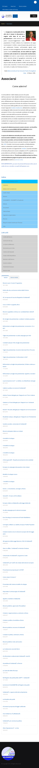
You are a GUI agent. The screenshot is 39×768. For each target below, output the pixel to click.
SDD (5, 144)
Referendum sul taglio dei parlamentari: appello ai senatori (19, 373)
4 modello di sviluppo (8, 438)
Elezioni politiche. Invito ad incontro (12, 642)
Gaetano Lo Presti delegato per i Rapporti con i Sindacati (18, 402)
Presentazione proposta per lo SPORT (13, 570)
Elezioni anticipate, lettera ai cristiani (13, 431)
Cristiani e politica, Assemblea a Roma (13, 620)
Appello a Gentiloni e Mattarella (11, 598)
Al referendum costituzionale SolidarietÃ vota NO (16, 656)
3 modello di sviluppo (8, 445)
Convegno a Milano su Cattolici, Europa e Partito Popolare (18, 524)
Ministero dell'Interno (8, 259)
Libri (4, 226)
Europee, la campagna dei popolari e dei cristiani (16, 467)
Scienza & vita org (7, 240)
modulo (24, 148)
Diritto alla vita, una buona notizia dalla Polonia (16, 290)
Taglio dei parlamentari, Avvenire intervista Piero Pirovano (19, 350)
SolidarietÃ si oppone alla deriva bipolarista (15, 692)
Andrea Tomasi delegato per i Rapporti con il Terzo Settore (19, 395)
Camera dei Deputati (8, 252)
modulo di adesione (16, 108)
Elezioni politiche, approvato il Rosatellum (14, 606)
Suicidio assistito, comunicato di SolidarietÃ (15, 424)
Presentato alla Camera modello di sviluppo (15, 584)
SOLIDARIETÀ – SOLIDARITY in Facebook (13, 200)
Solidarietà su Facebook (35, 2)
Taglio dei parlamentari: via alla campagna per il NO (17, 335)
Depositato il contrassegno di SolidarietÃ (14, 591)
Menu (34, 16)
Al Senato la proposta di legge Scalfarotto (14, 706)
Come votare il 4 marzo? (9, 577)
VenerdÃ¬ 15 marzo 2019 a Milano (12, 496)
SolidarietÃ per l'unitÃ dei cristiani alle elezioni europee (18, 563)
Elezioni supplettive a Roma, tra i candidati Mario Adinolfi (18, 312)
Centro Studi (6, 192)
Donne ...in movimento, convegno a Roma (14, 488)
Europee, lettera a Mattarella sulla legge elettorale (16, 503)
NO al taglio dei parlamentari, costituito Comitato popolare (19, 319)
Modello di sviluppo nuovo (10, 474)
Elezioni (5, 196)
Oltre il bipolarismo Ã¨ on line (11, 728)
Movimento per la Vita (8, 248)
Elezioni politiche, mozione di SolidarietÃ (14, 627)
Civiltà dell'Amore (7, 237)
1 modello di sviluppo (8, 481)
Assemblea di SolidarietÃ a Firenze (12, 663)
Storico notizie (22, 6)
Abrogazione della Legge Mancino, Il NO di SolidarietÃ (17, 541)
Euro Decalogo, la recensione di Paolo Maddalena (16, 517)
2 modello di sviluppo (8, 453)
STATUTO (5, 185)
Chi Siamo (4, 6)
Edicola (5, 204)
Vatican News (6, 211)
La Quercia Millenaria (8, 244)
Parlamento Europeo (8, 266)
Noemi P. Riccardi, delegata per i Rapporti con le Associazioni (19, 409)
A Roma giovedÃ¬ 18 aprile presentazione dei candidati (18, 460)
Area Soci (13, 6)
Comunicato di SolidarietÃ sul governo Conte (15, 555)
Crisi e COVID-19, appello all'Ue (11, 304)
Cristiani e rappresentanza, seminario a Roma (15, 613)
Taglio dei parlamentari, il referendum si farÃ (15, 357)
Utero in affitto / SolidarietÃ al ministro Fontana (16, 548)
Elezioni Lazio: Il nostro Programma (12, 283)
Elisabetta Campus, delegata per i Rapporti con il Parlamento (19, 417)
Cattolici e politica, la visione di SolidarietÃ (14, 388)
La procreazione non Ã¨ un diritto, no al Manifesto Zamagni (19, 381)
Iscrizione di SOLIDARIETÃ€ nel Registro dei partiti (16, 685)
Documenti (6, 207)
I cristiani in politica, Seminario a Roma (13, 634)
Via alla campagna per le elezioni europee (14, 510)
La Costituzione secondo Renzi (11, 649)
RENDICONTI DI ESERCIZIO (9, 189)
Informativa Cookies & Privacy (10, 9)
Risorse (5, 219)
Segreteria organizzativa (9, 215)
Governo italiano (7, 263)
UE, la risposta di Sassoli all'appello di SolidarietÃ (16, 297)
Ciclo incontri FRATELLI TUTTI (10, 181)
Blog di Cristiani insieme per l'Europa (12, 222)
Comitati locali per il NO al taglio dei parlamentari (16, 343)
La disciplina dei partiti (9, 699)
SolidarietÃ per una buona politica (12, 721)
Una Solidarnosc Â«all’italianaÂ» (11, 714)
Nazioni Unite (6, 270)
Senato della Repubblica (9, 255)
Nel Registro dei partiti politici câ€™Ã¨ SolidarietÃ (16, 678)
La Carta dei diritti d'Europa (10, 670)
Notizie (6, 277)
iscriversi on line (19, 159)
